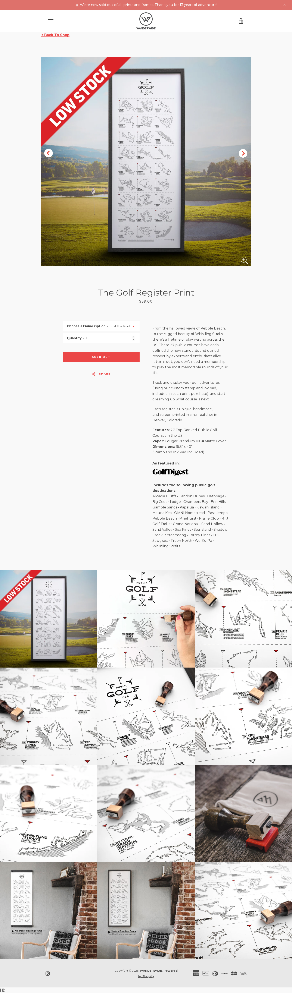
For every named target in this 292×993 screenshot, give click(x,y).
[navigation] (51, 21)
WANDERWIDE (151, 970)
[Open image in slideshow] (146, 161)
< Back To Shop (55, 35)
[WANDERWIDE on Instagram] (48, 973)
